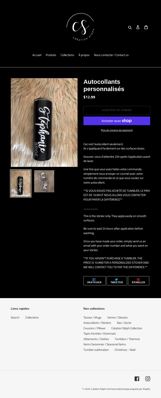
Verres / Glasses (117, 317)
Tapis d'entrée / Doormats (99, 333)
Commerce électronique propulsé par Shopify (128, 389)
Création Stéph (98, 389)
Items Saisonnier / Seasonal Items (104, 344)
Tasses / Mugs (92, 317)
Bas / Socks (124, 322)
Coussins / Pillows (94, 328)
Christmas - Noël (125, 349)
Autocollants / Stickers (97, 322)
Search (15, 317)
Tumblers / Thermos (127, 339)
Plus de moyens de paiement (117, 130)
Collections (32, 317)
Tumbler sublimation (96, 349)
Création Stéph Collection (126, 328)
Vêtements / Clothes (96, 339)
